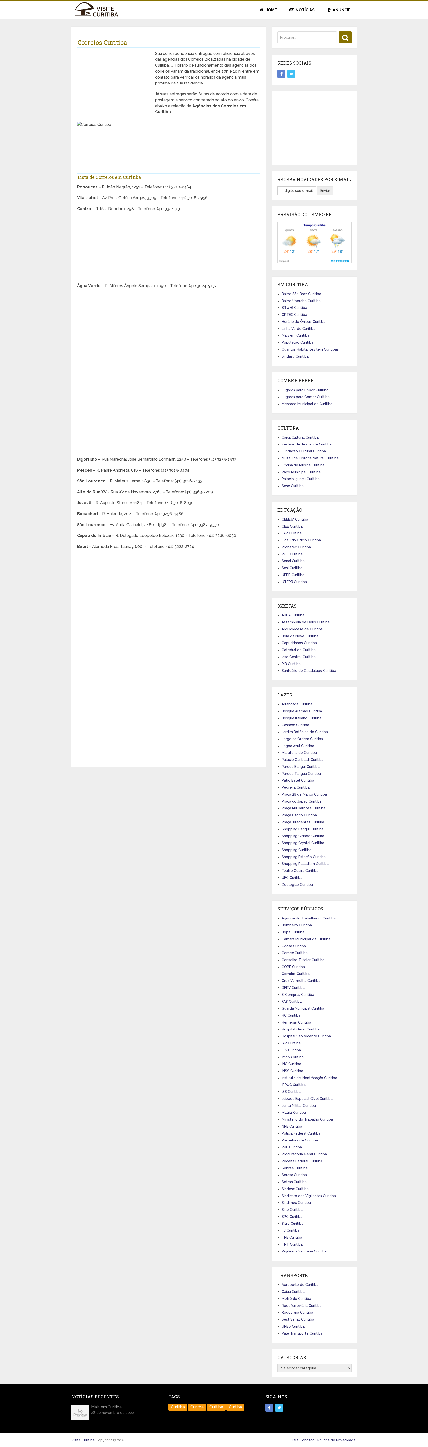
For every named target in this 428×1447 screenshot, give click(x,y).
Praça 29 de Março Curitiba (304, 794)
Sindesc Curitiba (295, 1189)
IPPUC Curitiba (294, 1085)
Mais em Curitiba (295, 335)
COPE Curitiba (293, 967)
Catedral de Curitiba (299, 650)
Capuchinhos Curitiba (299, 643)
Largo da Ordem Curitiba (302, 739)
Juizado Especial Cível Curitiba (307, 1099)
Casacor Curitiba (295, 725)
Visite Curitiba (83, 1440)
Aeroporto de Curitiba (300, 1285)
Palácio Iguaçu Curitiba (301, 479)
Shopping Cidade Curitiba (303, 836)
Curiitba (178, 1407)
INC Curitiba (291, 1064)
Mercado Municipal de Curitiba (307, 404)
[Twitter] (291, 74)
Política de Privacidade (336, 1440)
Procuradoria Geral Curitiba (304, 1154)
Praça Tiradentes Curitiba (303, 822)
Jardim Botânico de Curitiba (305, 732)
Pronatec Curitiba (296, 547)
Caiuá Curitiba (293, 1292)
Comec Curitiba (295, 953)
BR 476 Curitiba (294, 308)
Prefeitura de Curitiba (300, 1140)
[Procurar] (345, 37)
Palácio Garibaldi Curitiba (302, 760)
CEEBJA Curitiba (295, 519)
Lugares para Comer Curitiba (306, 397)
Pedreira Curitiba (296, 787)
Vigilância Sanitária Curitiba (304, 1251)
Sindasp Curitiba (295, 356)
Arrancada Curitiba (297, 704)
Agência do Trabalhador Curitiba (309, 918)
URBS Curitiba (293, 1326)
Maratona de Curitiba (299, 753)
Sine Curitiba (292, 1210)
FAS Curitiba (292, 1001)
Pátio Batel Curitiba (298, 780)
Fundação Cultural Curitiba (304, 451)
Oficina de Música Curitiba (303, 465)
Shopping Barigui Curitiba (302, 829)
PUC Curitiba (292, 554)
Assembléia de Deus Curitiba (306, 622)
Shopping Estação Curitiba (304, 857)
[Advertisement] (114, 85)
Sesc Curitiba (293, 486)
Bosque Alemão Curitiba (302, 711)
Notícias (305, 10)
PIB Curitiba (291, 664)
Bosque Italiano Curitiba (301, 718)
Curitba (197, 1407)
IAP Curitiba (291, 1043)
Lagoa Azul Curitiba (298, 746)
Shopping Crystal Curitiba (303, 843)
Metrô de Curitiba (296, 1299)
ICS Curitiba (291, 1050)
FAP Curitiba (292, 533)
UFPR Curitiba (293, 575)
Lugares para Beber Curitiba (305, 390)
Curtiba (235, 1407)
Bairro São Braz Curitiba (301, 294)
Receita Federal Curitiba (302, 1161)
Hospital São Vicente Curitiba (306, 1036)
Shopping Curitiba (296, 850)
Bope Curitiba (293, 932)
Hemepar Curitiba (296, 1022)
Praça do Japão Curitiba (301, 801)
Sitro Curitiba (292, 1223)
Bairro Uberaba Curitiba (301, 301)
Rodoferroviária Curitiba (301, 1306)
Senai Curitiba (293, 561)
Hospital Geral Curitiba (301, 1029)
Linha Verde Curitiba (298, 329)
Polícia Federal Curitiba (301, 1133)
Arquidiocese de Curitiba (302, 629)
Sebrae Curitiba (295, 1168)
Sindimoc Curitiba (296, 1203)
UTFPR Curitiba (294, 582)
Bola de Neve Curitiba (300, 636)
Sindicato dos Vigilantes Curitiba (309, 1196)
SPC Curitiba (292, 1217)
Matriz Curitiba (294, 1112)
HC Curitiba (291, 1015)
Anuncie (341, 10)
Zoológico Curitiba (297, 885)
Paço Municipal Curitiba (301, 472)
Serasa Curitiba (294, 1175)
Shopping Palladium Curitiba (305, 864)
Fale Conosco (303, 1440)
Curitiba (216, 1407)
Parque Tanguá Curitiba (301, 774)
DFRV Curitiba (293, 988)
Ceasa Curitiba (294, 946)
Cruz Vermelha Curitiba (301, 981)
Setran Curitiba (294, 1182)
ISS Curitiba (291, 1092)
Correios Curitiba (296, 974)
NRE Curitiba (292, 1126)
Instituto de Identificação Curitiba (309, 1078)
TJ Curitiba (290, 1230)
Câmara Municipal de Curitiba (306, 939)
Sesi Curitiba (292, 568)
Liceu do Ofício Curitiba (301, 540)
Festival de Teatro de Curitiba (307, 444)
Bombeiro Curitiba (297, 925)
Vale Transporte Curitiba (302, 1333)
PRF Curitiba (292, 1147)
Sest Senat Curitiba (298, 1319)
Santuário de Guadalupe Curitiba (309, 671)
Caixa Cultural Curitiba (300, 437)
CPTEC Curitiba (294, 315)
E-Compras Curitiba (298, 995)
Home (270, 10)
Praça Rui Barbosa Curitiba (303, 808)
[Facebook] (281, 74)
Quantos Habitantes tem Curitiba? (310, 349)
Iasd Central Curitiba (299, 657)
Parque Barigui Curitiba (301, 767)
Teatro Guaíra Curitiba (300, 871)
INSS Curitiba (292, 1071)
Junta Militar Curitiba (299, 1106)
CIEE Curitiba (292, 526)
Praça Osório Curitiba (299, 815)
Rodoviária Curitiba (297, 1312)
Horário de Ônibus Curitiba (303, 322)
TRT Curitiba (292, 1244)
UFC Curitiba (292, 878)
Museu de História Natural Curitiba (310, 458)
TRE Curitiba (292, 1237)
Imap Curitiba (293, 1057)
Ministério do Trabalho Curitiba (307, 1119)
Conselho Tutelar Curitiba (303, 960)
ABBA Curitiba (293, 615)
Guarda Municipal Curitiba (303, 1008)
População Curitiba (297, 342)
